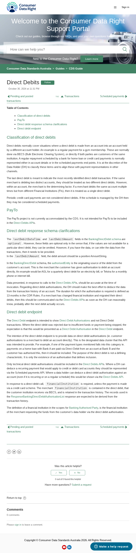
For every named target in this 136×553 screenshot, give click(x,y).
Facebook (9, 452)
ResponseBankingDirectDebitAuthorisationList (37, 396)
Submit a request (81, 484)
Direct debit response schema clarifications (42, 124)
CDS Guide (76, 68)
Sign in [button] (125, 7)
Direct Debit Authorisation (76, 328)
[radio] (59, 472)
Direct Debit (19, 320)
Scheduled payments (112, 96)
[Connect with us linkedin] (69, 547)
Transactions (71, 96)
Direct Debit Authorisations (75, 320)
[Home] (21, 6)
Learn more (91, 58)
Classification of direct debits (33, 115)
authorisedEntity (61, 263)
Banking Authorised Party (83, 407)
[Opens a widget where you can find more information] (111, 546)
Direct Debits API (23, 222)
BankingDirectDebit (25, 263)
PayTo (21, 119)
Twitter (14, 452)
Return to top (14, 497)
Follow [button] (47, 82)
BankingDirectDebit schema (105, 239)
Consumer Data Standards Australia (29, 68)
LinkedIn (19, 452)
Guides (60, 68)
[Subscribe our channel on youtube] (64, 547)
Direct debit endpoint (29, 128)
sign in (18, 524)
